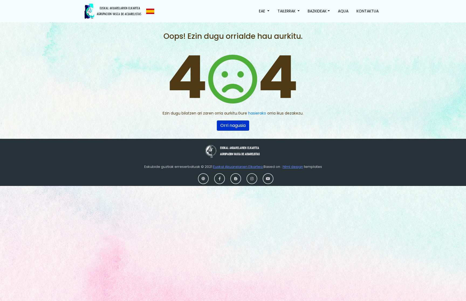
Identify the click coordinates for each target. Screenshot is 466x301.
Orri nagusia (233, 125)
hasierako (257, 113)
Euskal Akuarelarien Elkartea (238, 166)
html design (293, 166)
